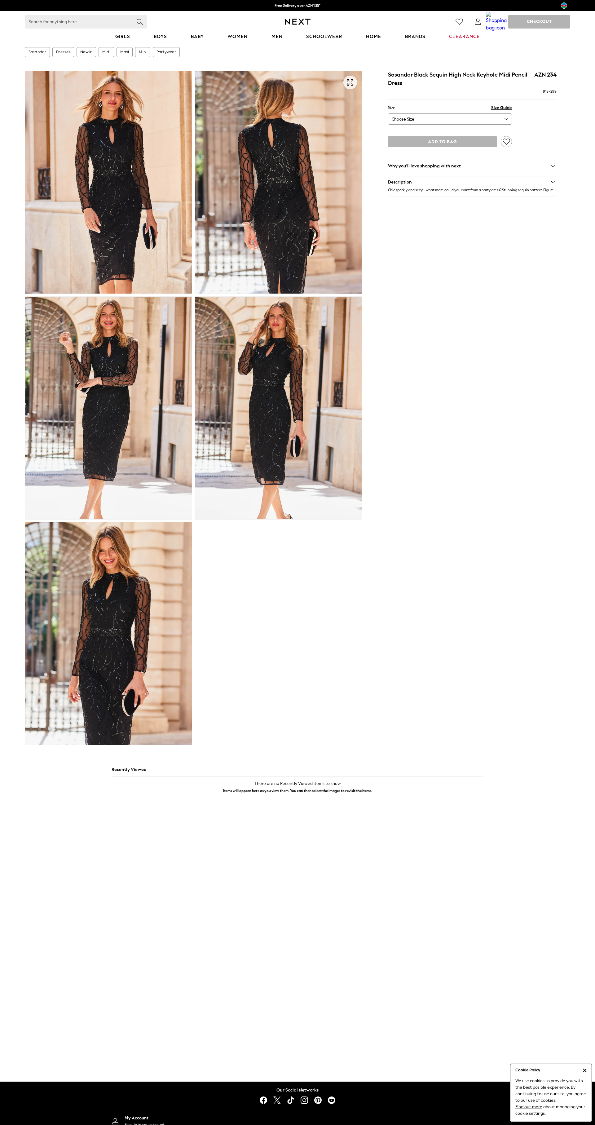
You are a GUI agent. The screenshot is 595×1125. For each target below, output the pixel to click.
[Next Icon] (298, 22)
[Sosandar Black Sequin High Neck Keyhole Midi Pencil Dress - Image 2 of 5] (278, 182)
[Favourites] (459, 22)
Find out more (528, 1106)
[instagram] (304, 1100)
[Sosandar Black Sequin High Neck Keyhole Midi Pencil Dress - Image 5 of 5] (108, 633)
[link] (478, 22)
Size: (392, 107)
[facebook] (263, 1100)
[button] (472, 182)
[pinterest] (318, 1100)
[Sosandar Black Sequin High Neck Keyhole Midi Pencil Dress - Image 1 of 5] (108, 182)
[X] (277, 1100)
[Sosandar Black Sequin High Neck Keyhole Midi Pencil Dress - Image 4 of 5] (278, 408)
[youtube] (331, 1100)
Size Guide (501, 107)
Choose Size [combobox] (403, 119)
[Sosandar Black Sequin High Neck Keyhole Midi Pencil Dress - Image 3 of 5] (108, 408)
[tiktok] (291, 1100)
